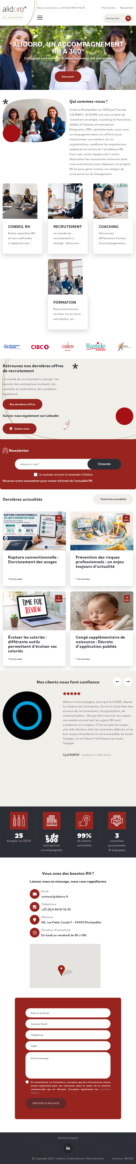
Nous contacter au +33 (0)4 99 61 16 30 (61, 7)
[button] (65, 971)
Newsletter (126, 7)
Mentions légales (68, 1137)
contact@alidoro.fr (54, 896)
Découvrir (68, 76)
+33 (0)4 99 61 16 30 (56, 909)
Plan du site (108, 7)
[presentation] (117, 681)
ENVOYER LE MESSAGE (46, 1103)
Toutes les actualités (113, 499)
